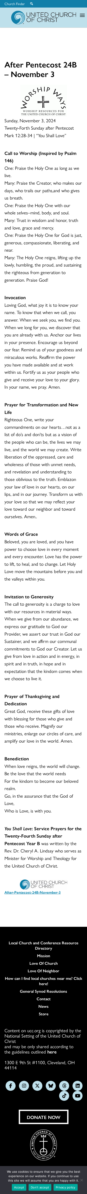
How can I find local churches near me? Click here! (43, 981)
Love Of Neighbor (43, 970)
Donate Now (43, 1117)
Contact (44, 998)
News (43, 1006)
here (52, 1051)
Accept (19, 1187)
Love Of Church (43, 963)
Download (19, 905)
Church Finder (14, 4)
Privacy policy (65, 1187)
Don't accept (40, 1187)
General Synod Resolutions (43, 991)
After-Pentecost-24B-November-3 (32, 892)
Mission (43, 955)
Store (43, 1013)
